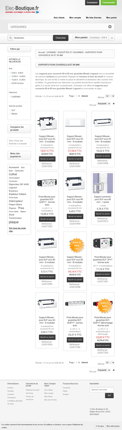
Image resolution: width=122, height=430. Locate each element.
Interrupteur (16, 201)
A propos (10, 391)
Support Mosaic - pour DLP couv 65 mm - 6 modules (47, 320)
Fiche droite (13, 197)
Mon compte (75, 17)
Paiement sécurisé (32, 390)
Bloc (23, 167)
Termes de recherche (30, 398)
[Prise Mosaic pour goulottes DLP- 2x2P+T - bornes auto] (47, 183)
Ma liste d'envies (93, 17)
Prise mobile (13, 211)
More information (113, 426)
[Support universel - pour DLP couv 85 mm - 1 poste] (103, 183)
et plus (18, 83)
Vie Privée (29, 393)
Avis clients (59, 17)
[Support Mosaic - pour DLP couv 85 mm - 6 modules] (47, 243)
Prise (21, 208)
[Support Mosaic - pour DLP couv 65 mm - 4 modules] (75, 123)
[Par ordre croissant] (114, 104)
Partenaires (11, 397)
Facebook (66, 388)
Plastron (12, 208)
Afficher (101, 97)
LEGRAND (51, 52)
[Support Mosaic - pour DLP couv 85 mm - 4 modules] (75, 183)
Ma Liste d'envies (50, 400)
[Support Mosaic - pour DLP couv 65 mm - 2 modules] (47, 123)
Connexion (92, 2)
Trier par (92, 104)
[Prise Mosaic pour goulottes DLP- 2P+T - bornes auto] (103, 243)
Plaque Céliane (15, 204)
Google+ (66, 394)
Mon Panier (48, 396)
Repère (23, 211)
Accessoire (14, 167)
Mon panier (111, 17)
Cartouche (19, 170)
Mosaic (14, 113)
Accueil (41, 52)
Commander (109, 2)
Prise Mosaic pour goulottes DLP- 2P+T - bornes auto (102, 260)
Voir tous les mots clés (17, 229)
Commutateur (14, 178)
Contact (10, 388)
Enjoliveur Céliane (17, 193)
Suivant (85, 96)
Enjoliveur (13, 190)
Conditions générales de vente (15, 402)
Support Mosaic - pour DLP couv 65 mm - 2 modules (47, 139)
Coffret (13, 174)
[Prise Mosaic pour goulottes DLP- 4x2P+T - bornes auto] (75, 304)
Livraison (10, 394)
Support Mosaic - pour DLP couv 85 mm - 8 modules (75, 260)
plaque (14, 221)
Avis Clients (48, 390)
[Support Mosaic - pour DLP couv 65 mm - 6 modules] (47, 304)
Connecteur (13, 181)
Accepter (100, 426)
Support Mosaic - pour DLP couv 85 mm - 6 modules (47, 260)
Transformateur (15, 217)
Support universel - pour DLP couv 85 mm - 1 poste (103, 199)
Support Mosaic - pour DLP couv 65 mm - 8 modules (103, 139)
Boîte (11, 170)
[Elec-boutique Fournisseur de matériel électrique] (22, 10)
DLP (13, 110)
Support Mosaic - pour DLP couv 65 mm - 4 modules (75, 139)
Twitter (65, 391)
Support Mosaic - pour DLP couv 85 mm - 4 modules (75, 199)
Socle (11, 214)
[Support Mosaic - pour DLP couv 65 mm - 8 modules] (103, 123)
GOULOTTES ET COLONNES (70, 52)
